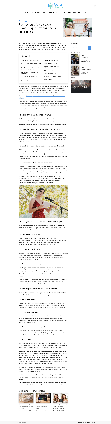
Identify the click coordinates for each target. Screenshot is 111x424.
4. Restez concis (48, 79)
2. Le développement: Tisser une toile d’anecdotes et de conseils (30, 68)
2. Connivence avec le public (51, 60)
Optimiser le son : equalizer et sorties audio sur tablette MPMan (43, 406)
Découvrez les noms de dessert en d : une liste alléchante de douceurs (86, 71)
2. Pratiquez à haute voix (50, 73)
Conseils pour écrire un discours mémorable (52, 67)
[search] (91, 5)
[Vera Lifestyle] (55, 5)
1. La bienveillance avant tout (28, 81)
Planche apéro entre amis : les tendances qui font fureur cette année (79, 87)
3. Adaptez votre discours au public (52, 76)
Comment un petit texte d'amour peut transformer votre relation (46, 124)
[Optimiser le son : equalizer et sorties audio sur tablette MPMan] (43, 398)
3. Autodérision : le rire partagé (51, 63)
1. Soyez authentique (49, 70)
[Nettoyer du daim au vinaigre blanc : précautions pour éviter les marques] (26, 398)
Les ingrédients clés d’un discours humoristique (29, 77)
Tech (37, 410)
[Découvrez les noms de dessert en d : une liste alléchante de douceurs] (75, 70)
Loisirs (82, 55)
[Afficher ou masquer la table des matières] (48, 56)
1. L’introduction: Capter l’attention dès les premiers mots (31, 64)
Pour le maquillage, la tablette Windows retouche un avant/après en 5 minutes (60, 406)
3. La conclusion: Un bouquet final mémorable (29, 72)
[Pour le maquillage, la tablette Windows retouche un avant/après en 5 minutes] (60, 398)
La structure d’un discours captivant (30, 60)
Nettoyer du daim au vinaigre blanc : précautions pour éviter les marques (26, 406)
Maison (21, 410)
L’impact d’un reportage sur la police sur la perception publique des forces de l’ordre (86, 60)
